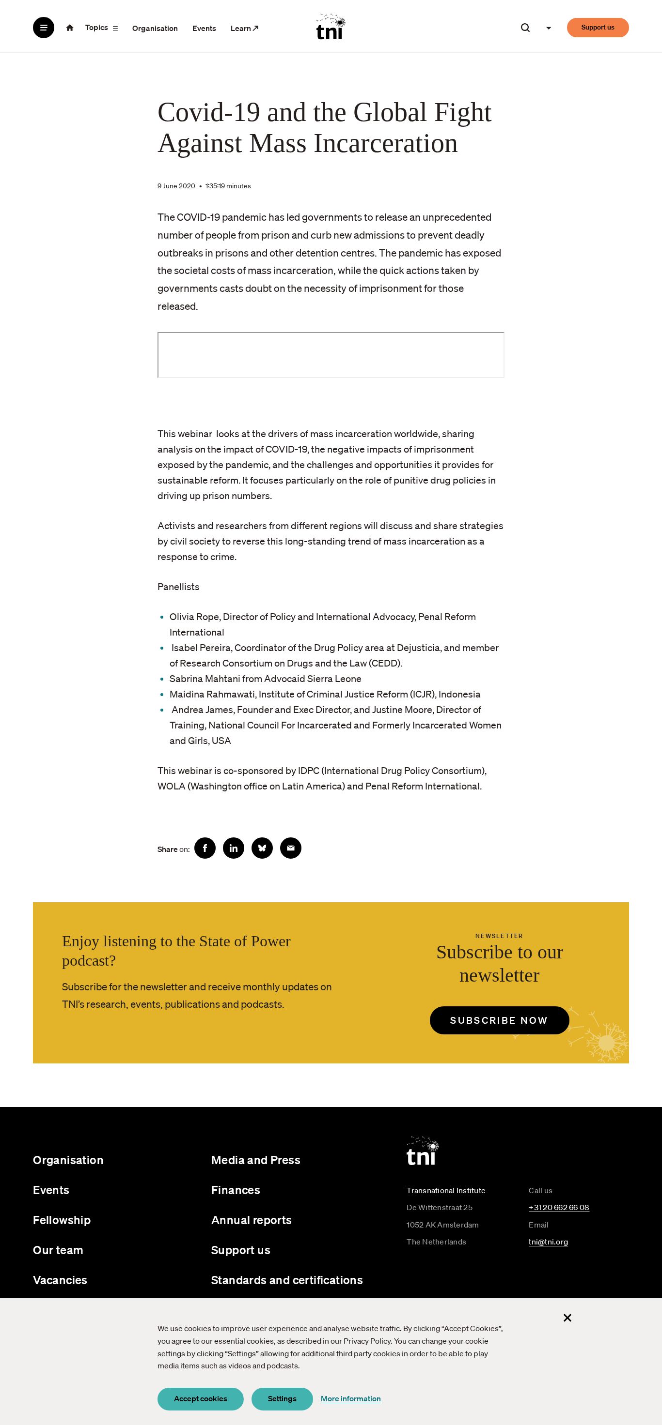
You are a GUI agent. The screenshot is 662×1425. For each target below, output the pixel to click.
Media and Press (255, 1160)
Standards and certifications (287, 1280)
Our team (58, 1250)
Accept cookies (200, 1398)
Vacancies (60, 1280)
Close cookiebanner (567, 1317)
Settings (282, 1398)
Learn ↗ (245, 28)
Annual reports (251, 1220)
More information (351, 1398)
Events (204, 28)
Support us (598, 27)
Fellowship (62, 1220)
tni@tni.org (548, 1241)
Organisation (155, 28)
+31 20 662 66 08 (559, 1207)
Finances (235, 1190)
